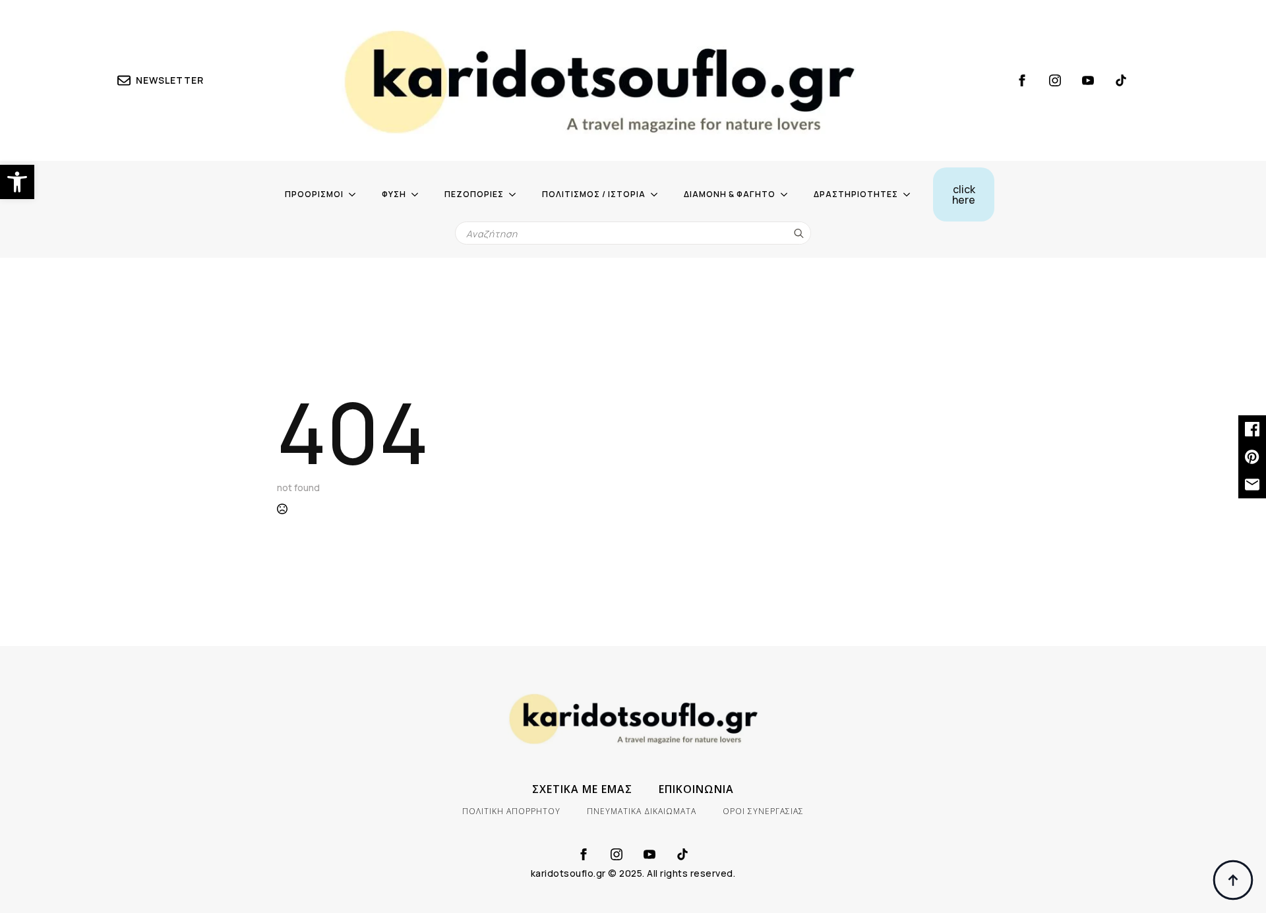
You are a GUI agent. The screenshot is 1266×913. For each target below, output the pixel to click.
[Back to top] (1233, 880)
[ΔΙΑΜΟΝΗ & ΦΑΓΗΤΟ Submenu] (787, 194)
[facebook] (1022, 80)
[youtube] (1087, 80)
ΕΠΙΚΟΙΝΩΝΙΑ (696, 789)
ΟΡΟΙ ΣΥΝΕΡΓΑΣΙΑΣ (763, 811)
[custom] (1120, 80)
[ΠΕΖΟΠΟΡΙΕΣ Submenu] (516, 194)
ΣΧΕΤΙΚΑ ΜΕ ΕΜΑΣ (582, 789)
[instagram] (1055, 80)
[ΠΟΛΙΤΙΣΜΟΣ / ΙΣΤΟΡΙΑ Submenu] (658, 194)
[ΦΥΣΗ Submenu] (418, 194)
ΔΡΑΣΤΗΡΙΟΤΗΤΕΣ (856, 194)
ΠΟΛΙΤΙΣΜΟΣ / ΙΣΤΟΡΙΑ (594, 194)
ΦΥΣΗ (394, 194)
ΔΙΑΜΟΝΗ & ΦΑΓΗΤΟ (729, 194)
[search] (798, 233)
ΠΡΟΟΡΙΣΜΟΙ (314, 194)
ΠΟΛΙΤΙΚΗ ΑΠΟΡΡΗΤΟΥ (511, 811)
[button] (17, 182)
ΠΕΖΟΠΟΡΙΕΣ (474, 194)
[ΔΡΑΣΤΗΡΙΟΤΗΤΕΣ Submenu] (910, 194)
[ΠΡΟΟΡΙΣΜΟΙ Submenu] (356, 194)
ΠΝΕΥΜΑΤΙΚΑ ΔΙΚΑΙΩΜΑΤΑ (641, 811)
